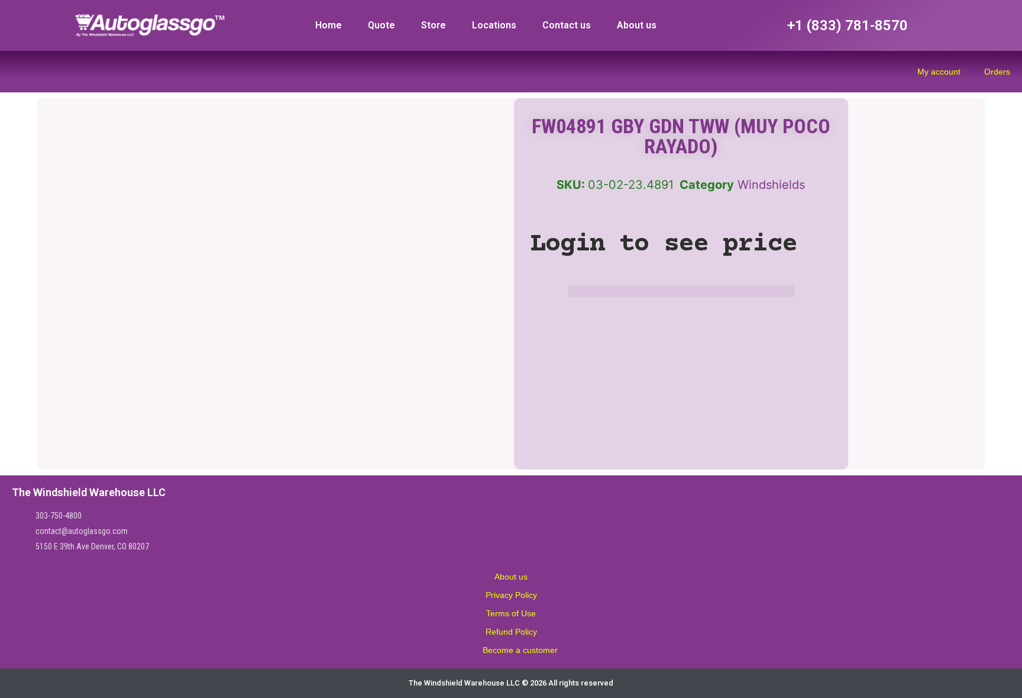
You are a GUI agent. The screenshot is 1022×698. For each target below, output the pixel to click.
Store (433, 25)
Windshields (771, 185)
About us (636, 25)
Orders (997, 71)
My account (938, 71)
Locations (494, 25)
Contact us (566, 25)
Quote (381, 25)
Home (328, 25)
